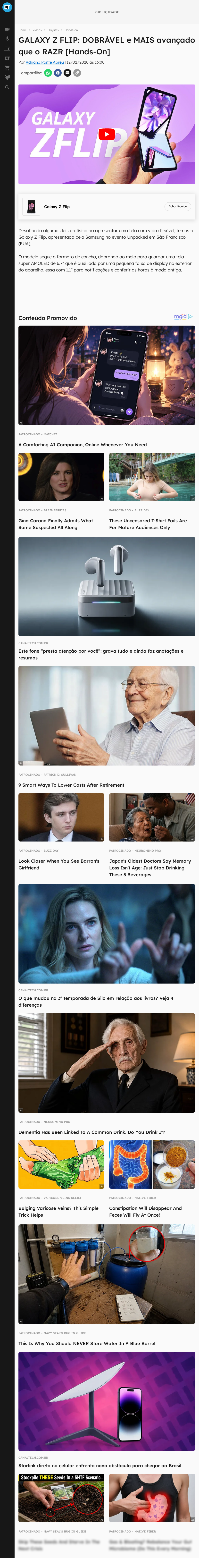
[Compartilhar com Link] (77, 73)
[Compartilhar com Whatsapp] (48, 73)
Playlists (53, 30)
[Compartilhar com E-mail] (67, 73)
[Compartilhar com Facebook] (58, 73)
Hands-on (71, 30)
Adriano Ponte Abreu (45, 62)
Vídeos (37, 30)
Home (22, 30)
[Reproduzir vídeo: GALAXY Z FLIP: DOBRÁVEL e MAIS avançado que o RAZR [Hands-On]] (106, 134)
